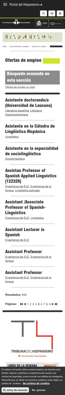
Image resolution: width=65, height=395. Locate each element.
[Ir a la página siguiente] (52, 303)
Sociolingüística (15, 159)
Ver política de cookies (36, 383)
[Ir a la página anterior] (24, 303)
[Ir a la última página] (55, 303)
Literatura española (17, 110)
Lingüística (12, 137)
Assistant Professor (23, 252)
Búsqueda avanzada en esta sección (28, 77)
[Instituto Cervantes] (16, 21)
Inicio (5, 46)
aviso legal (53, 379)
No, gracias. (39, 390)
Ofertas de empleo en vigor (20, 87)
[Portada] (32, 37)
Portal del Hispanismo (25, 5)
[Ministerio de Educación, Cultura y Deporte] (49, 23)
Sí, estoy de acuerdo (15, 390)
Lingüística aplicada (27, 190)
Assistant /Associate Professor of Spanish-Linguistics (25, 207)
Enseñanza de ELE (17, 186)
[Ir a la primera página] (21, 303)
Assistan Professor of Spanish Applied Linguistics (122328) (31, 176)
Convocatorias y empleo (19, 46)
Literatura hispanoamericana (23, 112)
